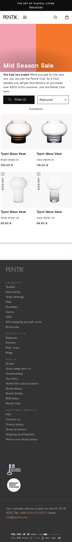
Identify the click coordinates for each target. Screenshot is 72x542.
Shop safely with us (18, 368)
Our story (12, 378)
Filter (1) (20, 99)
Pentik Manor (14, 388)
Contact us (13, 419)
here (6, 91)
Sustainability (14, 373)
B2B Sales (12, 398)
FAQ (8, 414)
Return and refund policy (21, 439)
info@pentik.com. (17, 517)
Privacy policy (15, 424)
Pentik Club (13, 403)
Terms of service (16, 429)
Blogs (9, 352)
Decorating (13, 292)
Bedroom (11, 338)
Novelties (12, 307)
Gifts (9, 317)
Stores (10, 363)
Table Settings (15, 297)
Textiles (10, 287)
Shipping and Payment (20, 434)
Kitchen (11, 342)
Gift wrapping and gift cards (24, 322)
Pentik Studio (14, 393)
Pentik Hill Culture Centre (22, 383)
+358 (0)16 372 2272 (32, 513)
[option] (36, 5)
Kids (8, 302)
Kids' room (12, 347)
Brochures (12, 327)
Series (10, 312)
